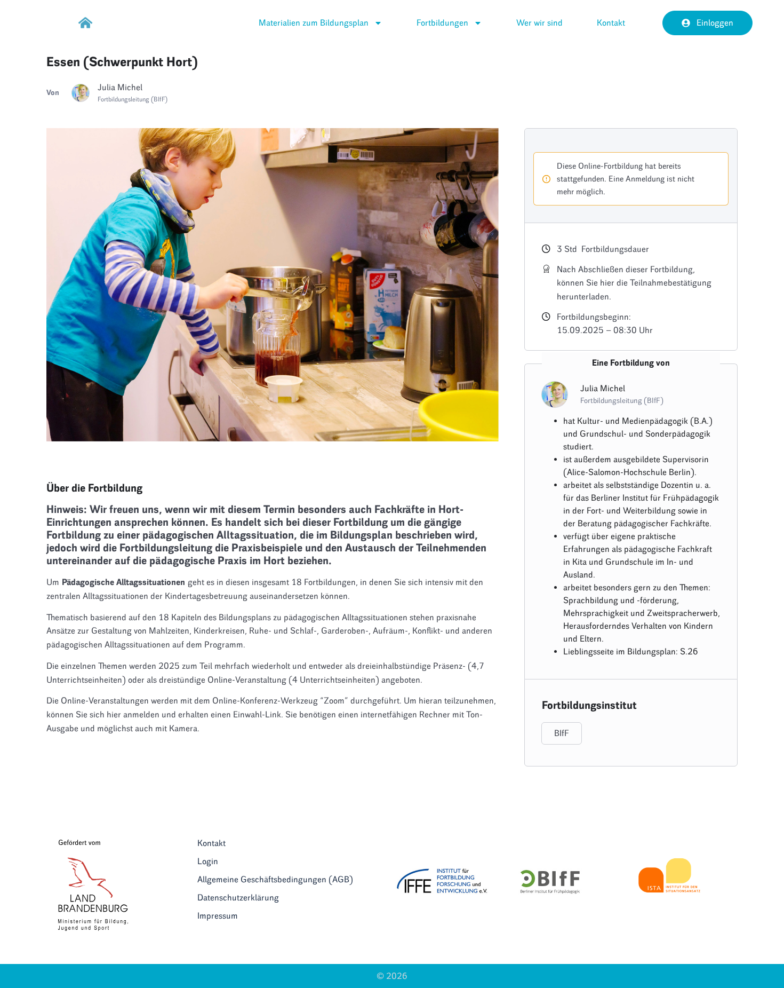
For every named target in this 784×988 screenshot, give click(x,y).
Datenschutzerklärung (238, 897)
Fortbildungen (442, 23)
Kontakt (611, 23)
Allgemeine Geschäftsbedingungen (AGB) (275, 879)
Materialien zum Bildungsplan (314, 23)
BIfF (561, 733)
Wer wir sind (539, 23)
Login (207, 861)
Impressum (217, 916)
